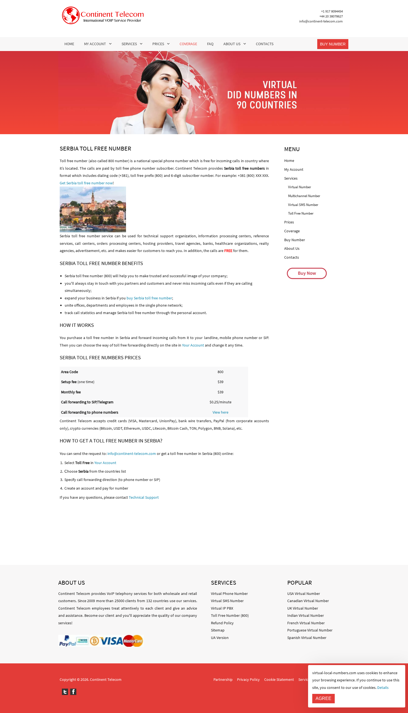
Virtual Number (299, 187)
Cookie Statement (279, 679)
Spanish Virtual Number (306, 637)
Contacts (264, 43)
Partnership (223, 679)
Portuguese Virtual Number (310, 630)
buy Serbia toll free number (149, 298)
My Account (95, 43)
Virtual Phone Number (229, 593)
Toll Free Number (301, 213)
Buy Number (294, 239)
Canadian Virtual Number (308, 600)
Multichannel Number (304, 195)
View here (220, 412)
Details (383, 687)
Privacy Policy (248, 679)
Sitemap (218, 630)
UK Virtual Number (302, 608)
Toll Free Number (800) (230, 615)
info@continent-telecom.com (321, 21)
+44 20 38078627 (331, 16)
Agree (323, 698)
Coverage (188, 43)
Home (69, 43)
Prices (158, 43)
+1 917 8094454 (332, 11)
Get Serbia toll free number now (86, 182)
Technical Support (144, 497)
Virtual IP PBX (222, 608)
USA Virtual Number (303, 593)
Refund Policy (222, 622)
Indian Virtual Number (305, 615)
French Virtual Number (306, 622)
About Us (231, 43)
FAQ (210, 43)
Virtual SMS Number (303, 204)
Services (129, 43)
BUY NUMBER (333, 44)
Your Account (193, 345)
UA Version (220, 637)
